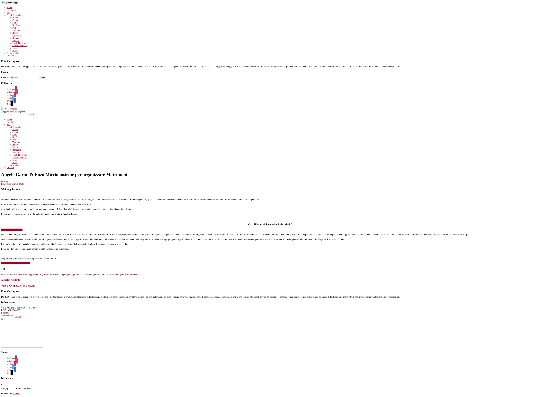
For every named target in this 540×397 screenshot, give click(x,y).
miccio (81, 274)
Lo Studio (11, 10)
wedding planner (30, 274)
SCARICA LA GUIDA (11, 230)
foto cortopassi (53, 274)
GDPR (18, 316)
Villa (14, 50)
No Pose (16, 25)
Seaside (15, 40)
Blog (9, 12)
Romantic (16, 38)
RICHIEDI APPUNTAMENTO (15, 263)
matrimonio (17, 274)
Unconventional (19, 45)
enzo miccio (6, 274)
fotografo (42, 274)
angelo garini (66, 274)
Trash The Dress (19, 43)
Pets (14, 28)
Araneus (16, 393)
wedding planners (93, 274)
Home (9, 7)
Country (16, 20)
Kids (14, 23)
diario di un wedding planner (114, 274)
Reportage (17, 35)
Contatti (10, 55)
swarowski (132, 274)
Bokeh (15, 17)
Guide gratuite (13, 53)
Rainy (15, 33)
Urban (15, 48)
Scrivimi (5, 313)
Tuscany (16, 30)
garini (75, 274)
